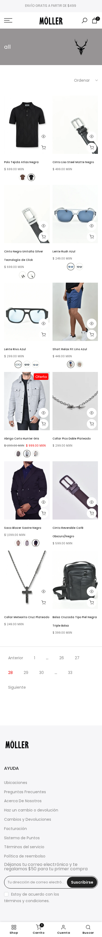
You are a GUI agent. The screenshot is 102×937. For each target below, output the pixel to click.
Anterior (15, 658)
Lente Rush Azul (63, 251)
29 (26, 672)
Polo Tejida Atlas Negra (21, 162)
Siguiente (17, 687)
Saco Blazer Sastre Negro (22, 528)
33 (70, 672)
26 (61, 658)
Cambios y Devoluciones (27, 819)
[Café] (22, 177)
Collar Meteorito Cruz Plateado (26, 617)
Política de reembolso (24, 856)
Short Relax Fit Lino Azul (69, 349)
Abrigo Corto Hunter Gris (21, 439)
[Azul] (71, 266)
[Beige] (18, 543)
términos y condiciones (26, 901)
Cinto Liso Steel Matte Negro (73, 162)
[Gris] (27, 453)
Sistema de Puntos (22, 838)
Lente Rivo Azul (15, 349)
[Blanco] (79, 364)
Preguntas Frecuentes (25, 792)
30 (41, 672)
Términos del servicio (24, 847)
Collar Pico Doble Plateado (71, 439)
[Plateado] (31, 275)
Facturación (15, 828)
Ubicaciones (15, 782)
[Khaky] (35, 453)
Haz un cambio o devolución (31, 810)
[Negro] (31, 177)
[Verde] (35, 364)
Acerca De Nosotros (23, 801)
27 (77, 658)
